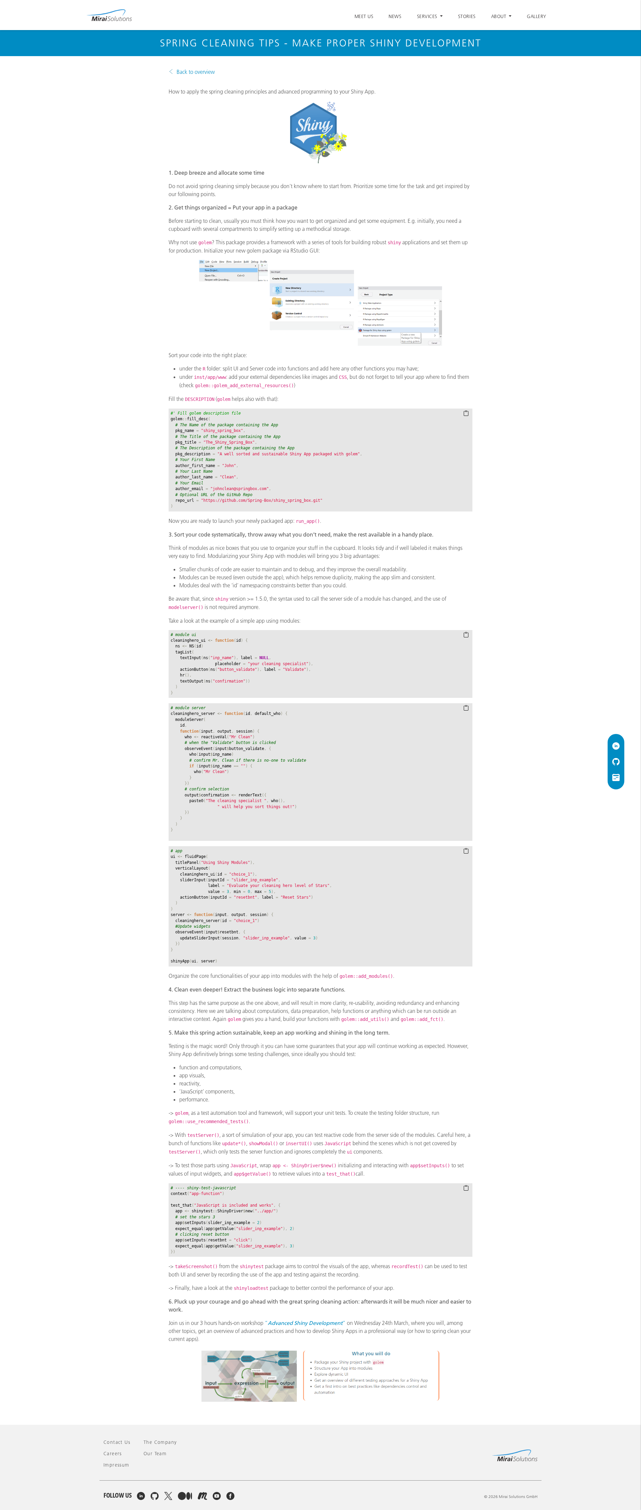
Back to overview (196, 71)
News (395, 16)
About (499, 16)
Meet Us (364, 16)
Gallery (537, 16)
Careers (112, 1454)
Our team (155, 1454)
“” (305, 1323)
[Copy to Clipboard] (466, 414)
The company (160, 1442)
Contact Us (116, 1442)
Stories (467, 16)
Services (428, 16)
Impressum (116, 1465)
